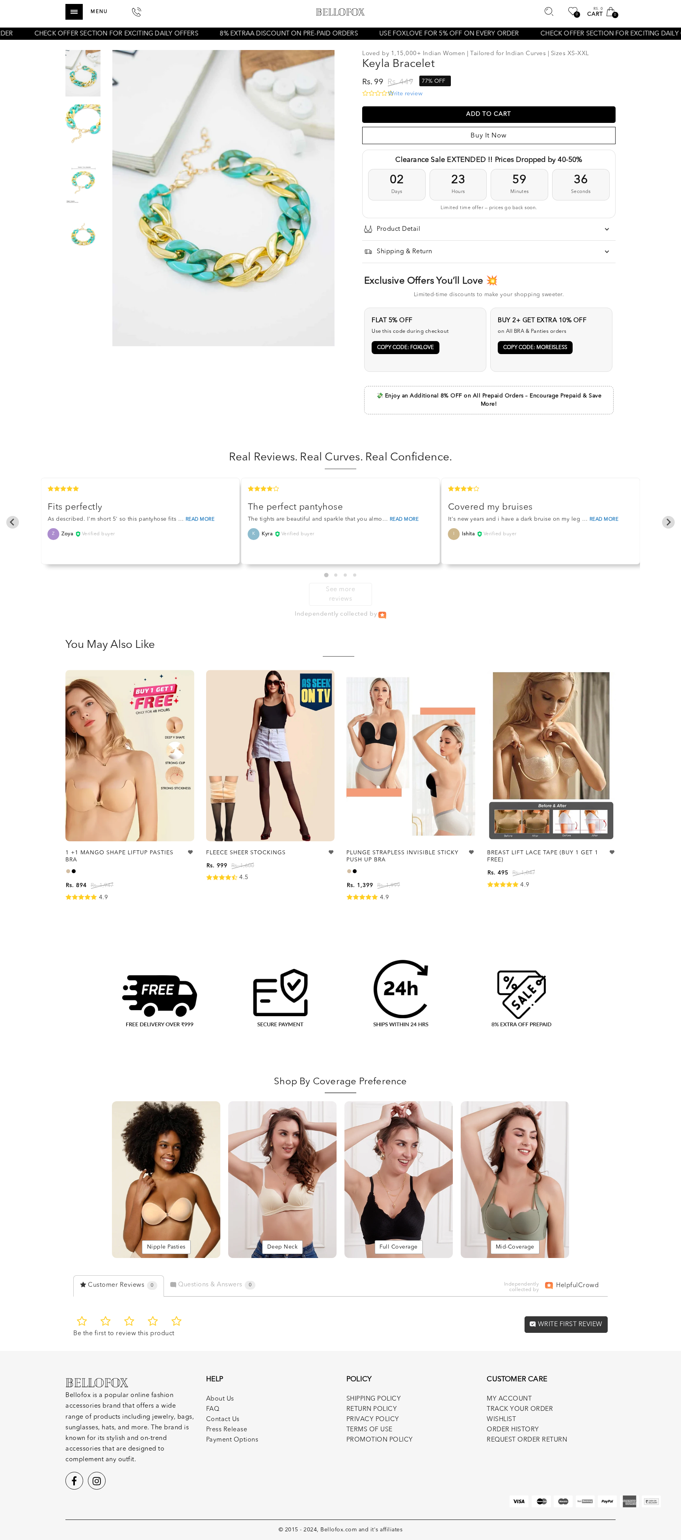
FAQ (213, 1409)
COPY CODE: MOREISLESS (535, 347)
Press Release (226, 1430)
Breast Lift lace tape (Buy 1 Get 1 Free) (542, 856)
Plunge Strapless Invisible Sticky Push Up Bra (402, 856)
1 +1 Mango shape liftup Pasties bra (119, 856)
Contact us (223, 1419)
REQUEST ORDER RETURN (527, 1440)
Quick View (180, 687)
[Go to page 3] (345, 575)
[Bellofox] (340, 12)
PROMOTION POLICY (379, 1440)
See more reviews (340, 594)
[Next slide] (668, 522)
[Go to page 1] (326, 575)
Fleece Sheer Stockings (246, 852)
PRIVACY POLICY (372, 1419)
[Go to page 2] (335, 575)
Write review (405, 94)
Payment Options (232, 1440)
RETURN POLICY (371, 1409)
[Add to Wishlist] (191, 852)
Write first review (569, 1324)
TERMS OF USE (369, 1430)
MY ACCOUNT (509, 1399)
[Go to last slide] (12, 522)
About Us (220, 1399)
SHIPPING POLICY (373, 1399)
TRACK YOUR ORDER (520, 1409)
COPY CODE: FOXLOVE (405, 347)
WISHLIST (501, 1419)
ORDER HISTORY (513, 1430)
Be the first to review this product (124, 1333)
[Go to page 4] (354, 575)
